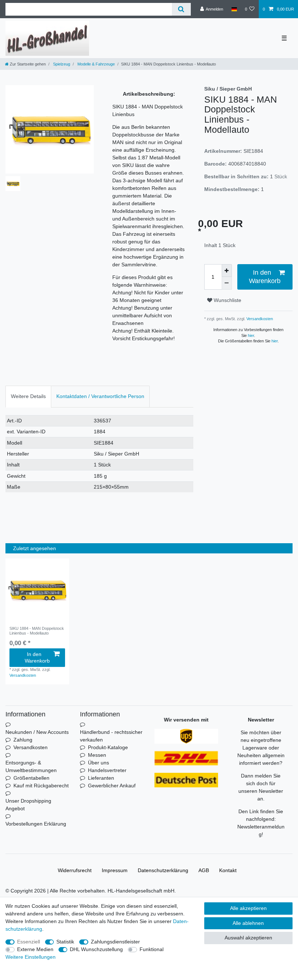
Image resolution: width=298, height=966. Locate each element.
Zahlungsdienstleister (115, 942)
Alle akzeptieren (248, 908)
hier (251, 335)
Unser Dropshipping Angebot (28, 804)
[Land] (234, 9)
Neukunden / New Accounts (37, 732)
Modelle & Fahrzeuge (95, 64)
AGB (203, 870)
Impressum (115, 870)
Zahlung (22, 740)
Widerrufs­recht (75, 870)
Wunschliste (226, 300)
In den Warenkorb (265, 277)
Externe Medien (35, 949)
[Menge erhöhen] (227, 270)
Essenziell (28, 942)
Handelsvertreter (107, 770)
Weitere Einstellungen (30, 957)
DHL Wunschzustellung (96, 949)
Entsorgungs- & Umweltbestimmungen (31, 766)
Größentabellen (31, 778)
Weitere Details (28, 396)
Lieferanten (101, 778)
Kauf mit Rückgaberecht (41, 785)
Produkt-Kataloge (108, 747)
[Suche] (181, 9)
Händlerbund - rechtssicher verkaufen (111, 736)
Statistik (65, 942)
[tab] (28, 396)
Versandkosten (259, 319)
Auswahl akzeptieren (248, 938)
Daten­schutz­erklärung (163, 870)
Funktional (152, 949)
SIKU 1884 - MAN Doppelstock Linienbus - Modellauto (36, 630)
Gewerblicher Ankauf (112, 785)
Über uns (98, 763)
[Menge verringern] (227, 283)
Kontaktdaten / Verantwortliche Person (100, 396)
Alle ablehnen (248, 923)
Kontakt (228, 870)
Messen (97, 755)
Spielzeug (61, 64)
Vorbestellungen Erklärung (35, 824)
